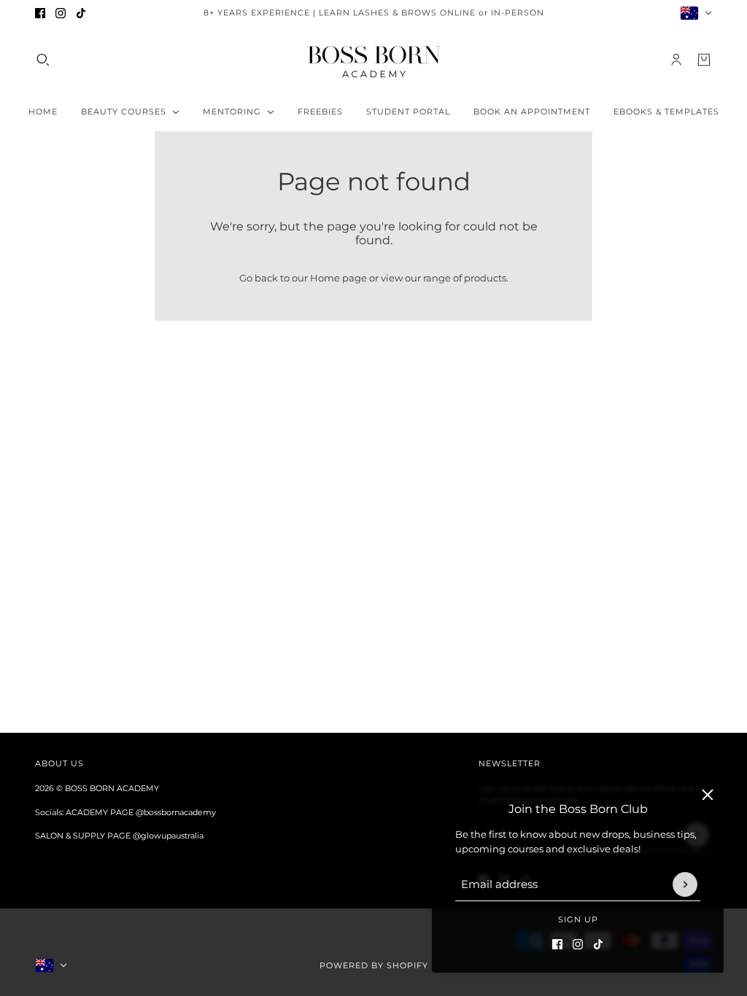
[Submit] (685, 884)
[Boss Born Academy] (374, 60)
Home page (338, 278)
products (485, 278)
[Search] (43, 60)
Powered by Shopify (374, 965)
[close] (707, 794)
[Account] (676, 60)
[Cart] (704, 60)
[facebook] (40, 13)
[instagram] (61, 13)
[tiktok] (81, 13)
